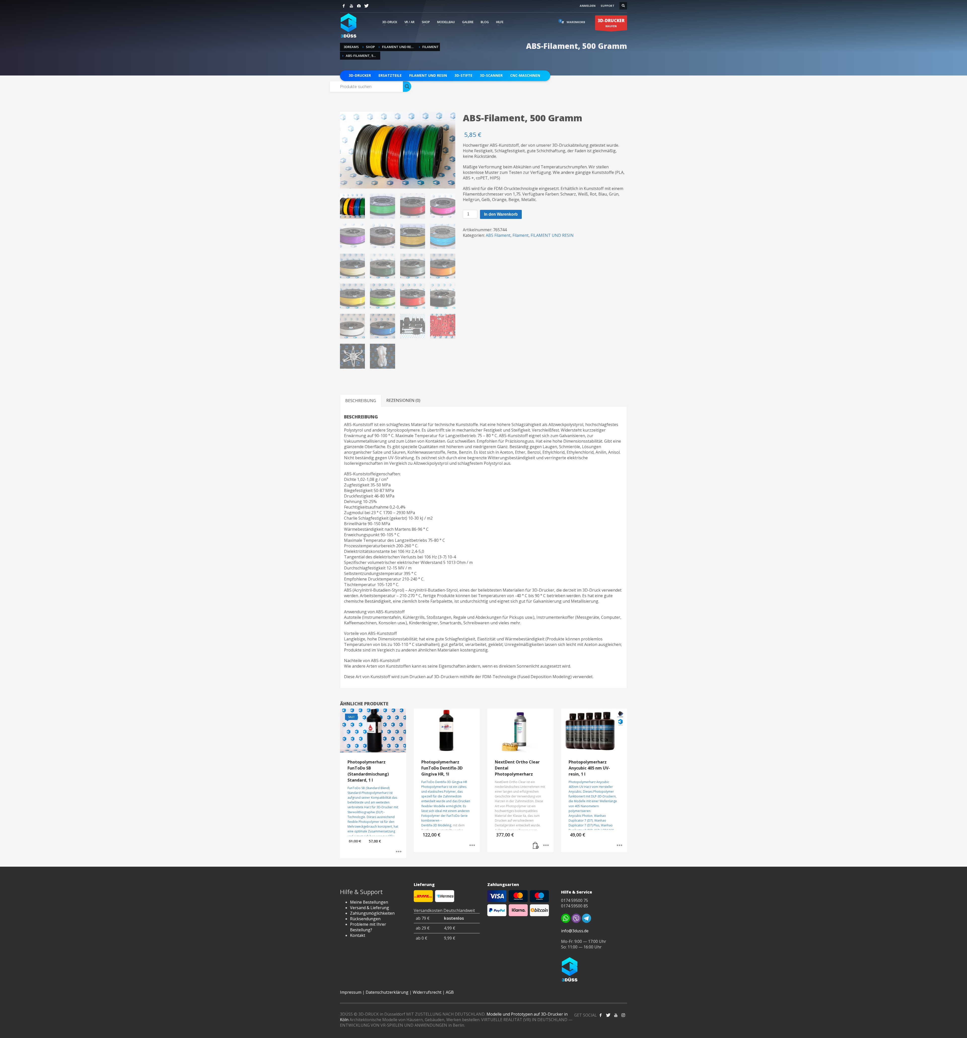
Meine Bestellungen (369, 902)
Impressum (350, 992)
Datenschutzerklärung (387, 992)
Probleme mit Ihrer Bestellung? (368, 927)
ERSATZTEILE (390, 75)
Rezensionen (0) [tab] (403, 400)
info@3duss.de (575, 931)
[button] (536, 845)
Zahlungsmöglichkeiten (372, 913)
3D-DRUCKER (360, 75)
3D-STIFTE (463, 75)
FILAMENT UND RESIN (428, 75)
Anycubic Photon (581, 816)
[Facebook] (344, 6)
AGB (450, 992)
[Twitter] (366, 6)
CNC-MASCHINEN (525, 75)
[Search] (407, 86)
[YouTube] (351, 6)
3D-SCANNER (491, 75)
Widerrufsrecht (427, 992)
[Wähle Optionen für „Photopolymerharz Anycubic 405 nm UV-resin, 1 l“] (619, 845)
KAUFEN (611, 23)
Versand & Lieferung (369, 907)
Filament (520, 235)
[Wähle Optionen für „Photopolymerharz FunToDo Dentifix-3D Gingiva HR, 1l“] (472, 845)
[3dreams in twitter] (608, 1015)
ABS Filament (498, 235)
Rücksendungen (365, 918)
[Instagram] (359, 6)
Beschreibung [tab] (360, 400)
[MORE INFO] (546, 845)
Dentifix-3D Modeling (436, 825)
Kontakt (357, 935)
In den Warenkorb (501, 214)
